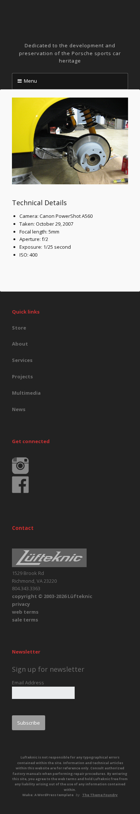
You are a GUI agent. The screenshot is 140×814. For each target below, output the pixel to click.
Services (22, 360)
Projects (22, 376)
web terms (25, 611)
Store (19, 327)
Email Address (28, 682)
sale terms (25, 619)
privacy (21, 604)
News (18, 409)
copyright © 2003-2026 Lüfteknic (52, 596)
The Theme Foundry (100, 794)
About (20, 343)
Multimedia (26, 392)
